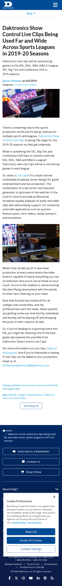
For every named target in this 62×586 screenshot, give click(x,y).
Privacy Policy (19, 522)
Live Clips (22, 175)
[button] (55, 4)
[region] (31, 525)
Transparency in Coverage (32, 567)
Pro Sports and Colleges (25, 84)
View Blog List (31, 405)
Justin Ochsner (11, 81)
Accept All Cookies (31, 540)
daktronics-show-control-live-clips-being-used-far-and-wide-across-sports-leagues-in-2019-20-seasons (30, 437)
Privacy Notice (50, 564)
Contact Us (33, 462)
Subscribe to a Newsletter (33, 451)
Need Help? (10, 489)
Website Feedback (13, 564)
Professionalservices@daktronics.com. (26, 365)
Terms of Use (33, 564)
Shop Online (33, 472)
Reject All (31, 532)
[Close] (54, 496)
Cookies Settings (31, 549)
